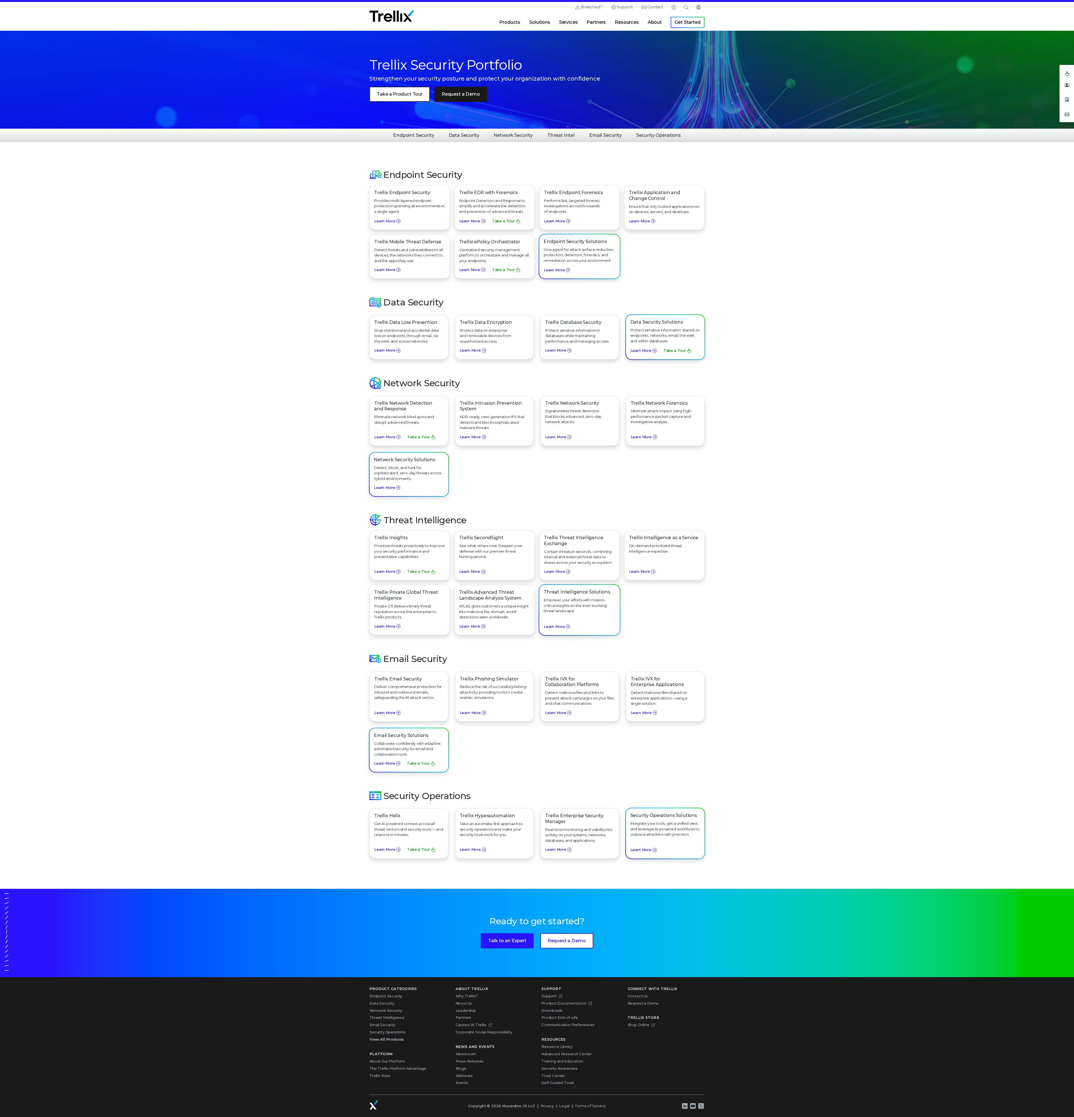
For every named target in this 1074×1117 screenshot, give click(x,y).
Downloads (551, 1010)
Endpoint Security (413, 135)
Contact (655, 7)
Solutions (539, 22)
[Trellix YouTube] (693, 1106)
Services (568, 22)
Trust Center (553, 1075)
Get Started (687, 22)
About (655, 22)
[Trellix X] (701, 1106)
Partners (596, 22)
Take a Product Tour (400, 94)
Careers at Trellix (471, 1024)
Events (462, 1082)
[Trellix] (373, 1104)
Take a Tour (503, 221)
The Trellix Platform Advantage (397, 1068)
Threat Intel (561, 135)
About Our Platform (387, 1061)
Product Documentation (564, 1003)
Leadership (466, 1010)
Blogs (461, 1068)
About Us (464, 1003)
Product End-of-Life (559, 1017)
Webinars (464, 1075)
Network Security (513, 135)
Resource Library (556, 1046)
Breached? (591, 7)
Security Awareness (559, 1068)
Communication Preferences (567, 1024)
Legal (564, 1106)
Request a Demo (461, 94)
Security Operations (658, 135)
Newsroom (466, 1054)
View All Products (386, 1039)
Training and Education (562, 1061)
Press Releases (470, 1061)
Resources (627, 22)
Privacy (547, 1106)
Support (625, 7)
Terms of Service (590, 1106)
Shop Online (638, 1024)
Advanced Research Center (566, 1054)
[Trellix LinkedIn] (684, 1106)
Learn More (384, 221)
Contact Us (638, 996)
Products (509, 22)
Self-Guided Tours (557, 1082)
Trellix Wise (379, 1075)
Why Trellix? (467, 996)
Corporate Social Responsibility (484, 1032)
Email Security (605, 135)
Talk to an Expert (507, 940)
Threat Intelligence (386, 1017)
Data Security (464, 135)
